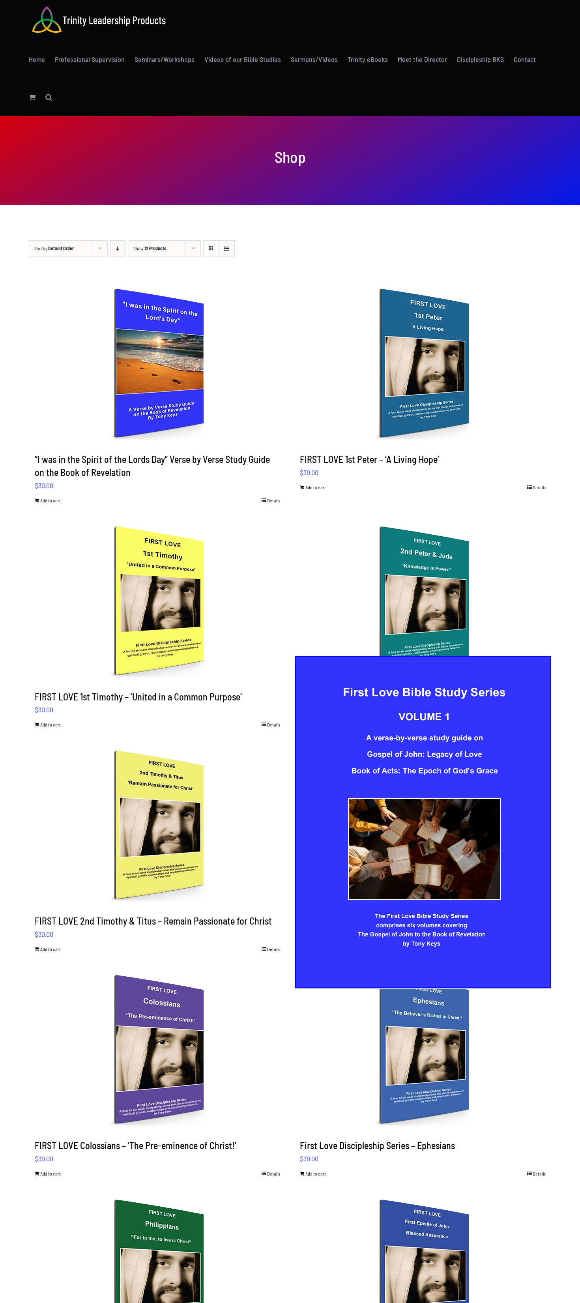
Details (273, 500)
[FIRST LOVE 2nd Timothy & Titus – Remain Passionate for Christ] (157, 824)
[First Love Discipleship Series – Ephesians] (423, 1048)
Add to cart (50, 500)
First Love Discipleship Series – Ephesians (377, 1145)
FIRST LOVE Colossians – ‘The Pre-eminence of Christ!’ (135, 1145)
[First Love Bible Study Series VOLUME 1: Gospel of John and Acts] (423, 822)
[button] (48, 97)
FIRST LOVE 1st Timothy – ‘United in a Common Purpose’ (138, 696)
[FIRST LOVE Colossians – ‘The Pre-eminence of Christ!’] (157, 1048)
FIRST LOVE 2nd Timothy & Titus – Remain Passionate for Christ (153, 921)
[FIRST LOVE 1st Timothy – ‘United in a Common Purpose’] (157, 600)
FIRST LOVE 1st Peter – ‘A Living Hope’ (369, 459)
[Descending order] (117, 248)
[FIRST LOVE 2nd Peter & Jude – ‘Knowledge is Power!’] (423, 600)
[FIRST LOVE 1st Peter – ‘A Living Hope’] (423, 362)
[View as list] (226, 248)
